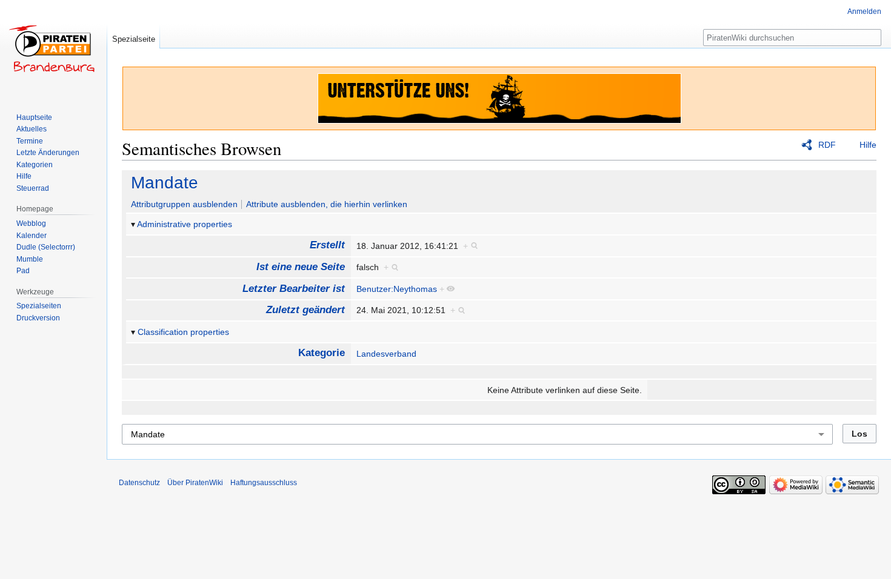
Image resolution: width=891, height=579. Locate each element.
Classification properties (183, 332)
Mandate (164, 182)
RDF (827, 145)
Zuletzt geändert (305, 310)
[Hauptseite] (53, 48)
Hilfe (867, 145)
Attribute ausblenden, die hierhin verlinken (326, 204)
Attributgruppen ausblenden (184, 204)
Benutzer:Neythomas (396, 289)
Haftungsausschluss (263, 482)
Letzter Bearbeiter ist (293, 288)
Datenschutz (139, 482)
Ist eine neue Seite (300, 267)
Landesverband (386, 354)
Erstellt (327, 245)
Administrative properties (184, 224)
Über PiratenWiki (195, 482)
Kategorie (321, 353)
